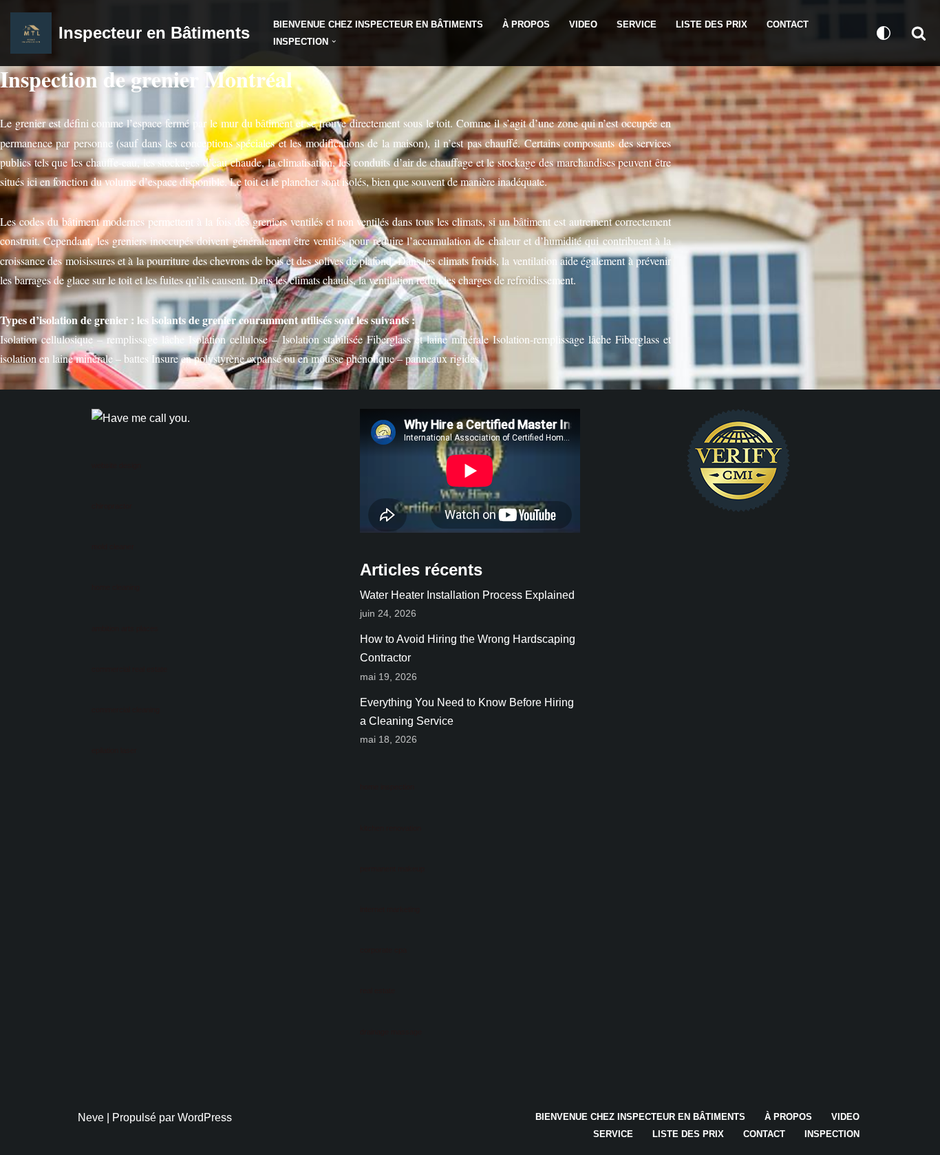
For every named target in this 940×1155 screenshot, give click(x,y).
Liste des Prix (711, 24)
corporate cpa (383, 950)
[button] (334, 41)
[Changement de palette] (883, 33)
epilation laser (114, 750)
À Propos (526, 24)
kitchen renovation (390, 828)
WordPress (205, 1117)
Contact (788, 24)
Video (583, 24)
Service (636, 24)
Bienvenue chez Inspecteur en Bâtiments (378, 24)
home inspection (387, 787)
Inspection (831, 1134)
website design (116, 465)
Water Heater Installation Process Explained (467, 595)
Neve (91, 1117)
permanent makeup (392, 869)
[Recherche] (918, 33)
